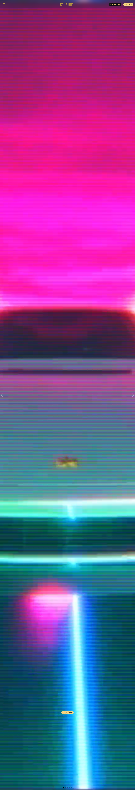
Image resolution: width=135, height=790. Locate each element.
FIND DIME (116, 4)
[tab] (63, 787)
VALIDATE (128, 4)
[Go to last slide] (2, 395)
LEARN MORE (67, 713)
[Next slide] (132, 395)
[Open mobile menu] (4, 4)
